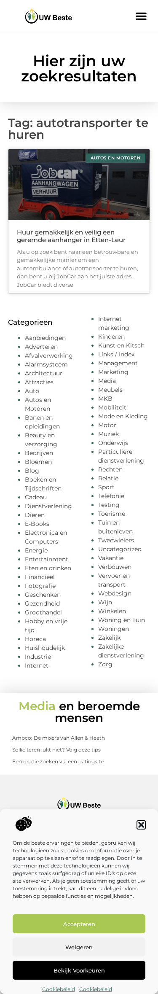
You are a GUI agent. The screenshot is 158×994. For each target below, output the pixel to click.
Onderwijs (113, 443)
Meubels (110, 389)
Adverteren (41, 346)
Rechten (110, 469)
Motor (107, 425)
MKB (105, 398)
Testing (109, 505)
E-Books (37, 524)
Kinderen (111, 336)
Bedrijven (39, 453)
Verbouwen (114, 567)
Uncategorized (120, 549)
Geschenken (43, 594)
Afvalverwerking (49, 355)
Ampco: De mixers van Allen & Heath (58, 738)
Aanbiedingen (45, 338)
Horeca (35, 639)
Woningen (113, 629)
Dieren (35, 515)
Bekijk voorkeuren (79, 970)
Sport (106, 487)
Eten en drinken (48, 568)
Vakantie (110, 558)
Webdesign (114, 593)
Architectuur (43, 373)
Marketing (113, 372)
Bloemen (38, 462)
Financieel (40, 577)
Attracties (39, 382)
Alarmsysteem (46, 364)
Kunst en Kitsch (121, 345)
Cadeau (36, 497)
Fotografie (40, 586)
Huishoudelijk (45, 648)
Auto (32, 391)
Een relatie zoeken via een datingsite (58, 761)
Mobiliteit (112, 407)
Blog (32, 470)
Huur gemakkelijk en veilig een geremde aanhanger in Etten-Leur (71, 236)
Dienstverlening (48, 506)
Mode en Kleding (123, 416)
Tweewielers (116, 540)
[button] (141, 825)
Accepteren (79, 924)
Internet (36, 665)
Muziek (108, 434)
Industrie (38, 656)
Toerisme (111, 513)
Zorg (105, 664)
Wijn (105, 602)
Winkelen (112, 611)
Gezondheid (42, 603)
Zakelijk (109, 637)
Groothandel (43, 612)
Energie (36, 550)
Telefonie (111, 496)
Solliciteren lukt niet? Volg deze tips (56, 749)
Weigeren (79, 947)
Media (107, 381)
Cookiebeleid (58, 989)
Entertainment (46, 559)
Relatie (108, 478)
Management (118, 363)
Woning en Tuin (121, 620)
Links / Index (116, 354)
